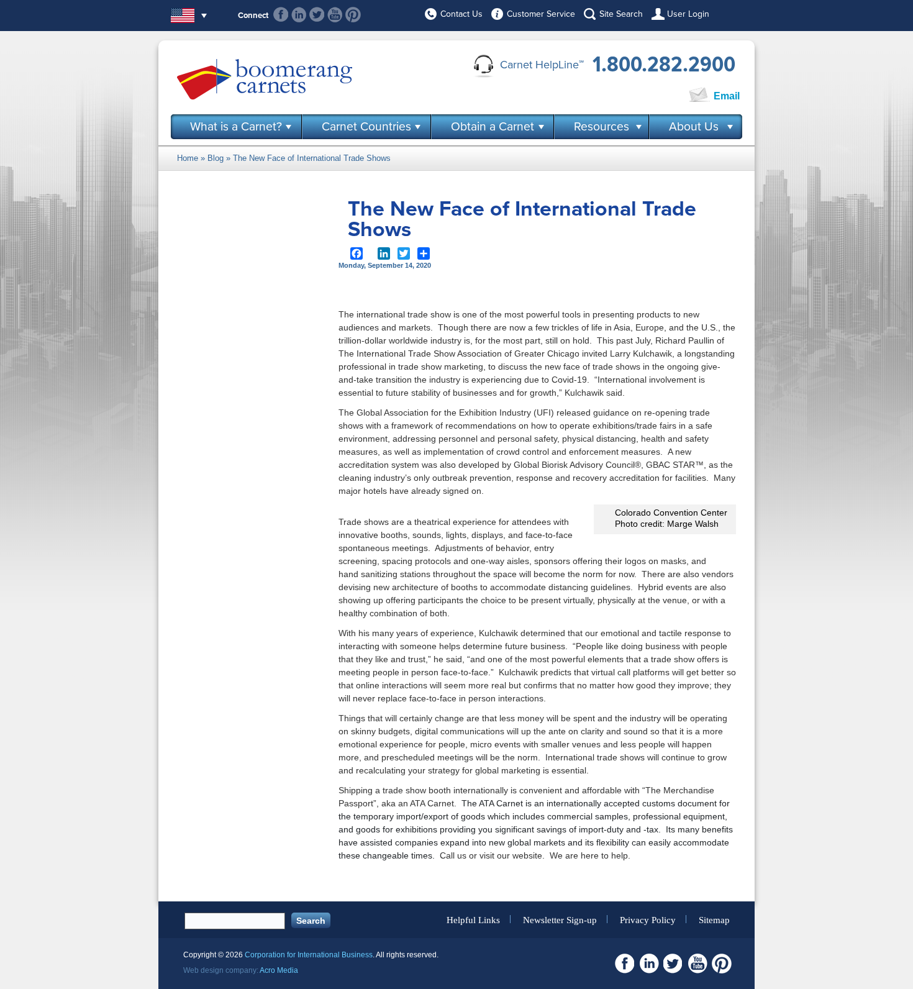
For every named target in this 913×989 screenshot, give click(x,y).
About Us (694, 126)
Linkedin (299, 14)
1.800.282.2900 (664, 64)
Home (187, 158)
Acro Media (279, 970)
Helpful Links (473, 919)
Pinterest (353, 14)
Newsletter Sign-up (560, 919)
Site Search (621, 14)
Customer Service (541, 14)
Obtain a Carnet (492, 126)
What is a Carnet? (236, 126)
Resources (601, 126)
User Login (688, 14)
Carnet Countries (366, 126)
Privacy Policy (648, 919)
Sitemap (714, 919)
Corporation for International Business (309, 954)
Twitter (317, 14)
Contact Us (461, 14)
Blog (215, 158)
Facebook (281, 14)
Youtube (335, 14)
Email (727, 96)
